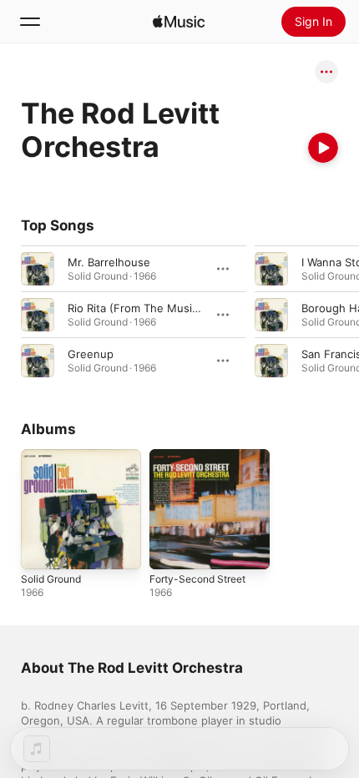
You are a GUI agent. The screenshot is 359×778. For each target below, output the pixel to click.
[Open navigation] (30, 21)
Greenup (91, 354)
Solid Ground (51, 579)
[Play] (323, 148)
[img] (179, 21)
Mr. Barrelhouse (109, 262)
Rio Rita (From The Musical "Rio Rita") (164, 308)
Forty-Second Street (197, 579)
